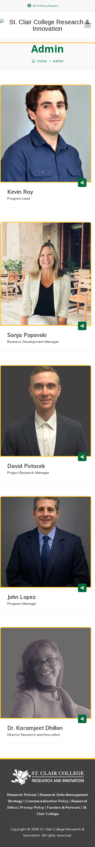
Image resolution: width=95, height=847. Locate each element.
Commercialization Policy (46, 801)
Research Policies (22, 795)
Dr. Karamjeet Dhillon (35, 728)
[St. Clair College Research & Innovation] (47, 25)
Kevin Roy (20, 191)
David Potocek (26, 466)
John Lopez (21, 597)
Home (41, 61)
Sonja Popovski (27, 335)
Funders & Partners (63, 807)
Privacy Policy (32, 807)
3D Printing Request (46, 5)
